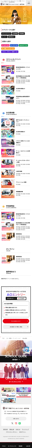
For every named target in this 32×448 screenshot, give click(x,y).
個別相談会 (19, 234)
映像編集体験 (19, 191)
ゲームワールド (5, 45)
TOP (3, 338)
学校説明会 (21, 33)
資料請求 (20, 446)
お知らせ (18, 429)
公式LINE (28, 446)
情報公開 (11, 429)
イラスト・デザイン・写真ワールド (10, 51)
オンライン (4, 37)
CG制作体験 (19, 171)
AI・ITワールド (14, 45)
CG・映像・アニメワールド (8, 48)
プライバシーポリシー (11, 432)
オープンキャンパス (12, 446)
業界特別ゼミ (12, 37)
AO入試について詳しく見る (16, 326)
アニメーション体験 (21, 182)
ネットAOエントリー (16, 321)
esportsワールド (23, 45)
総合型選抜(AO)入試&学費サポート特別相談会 (23, 77)
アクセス (4, 446)
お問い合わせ (16, 418)
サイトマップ (25, 429)
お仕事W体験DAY (20, 88)
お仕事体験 (15, 33)
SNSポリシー (22, 432)
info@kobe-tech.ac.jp (11, 413)
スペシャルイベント (6, 33)
